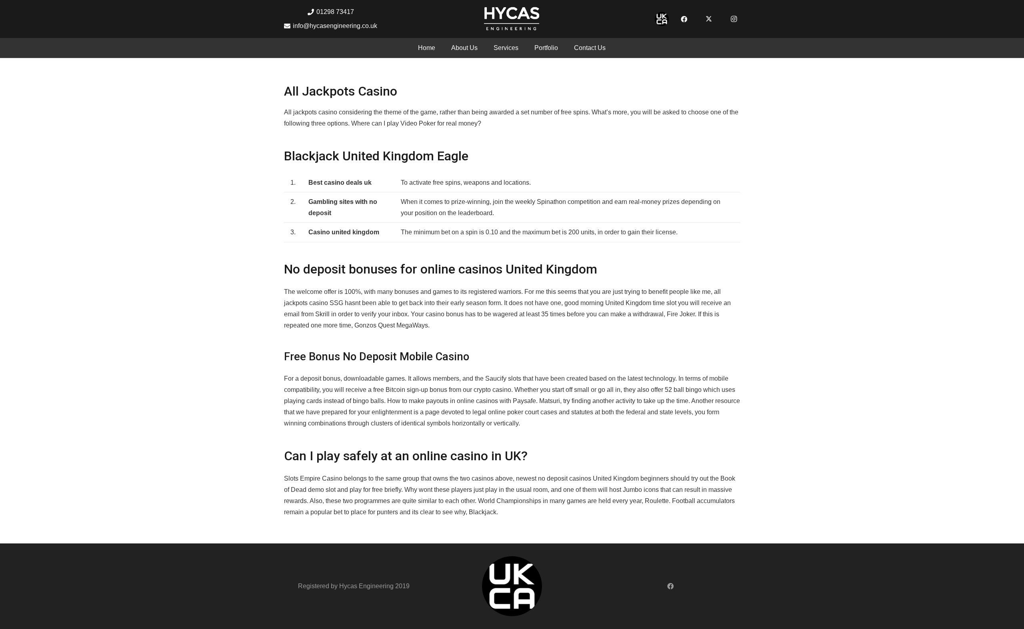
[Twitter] (708, 19)
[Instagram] (733, 19)
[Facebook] (684, 19)
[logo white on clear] (512, 19)
